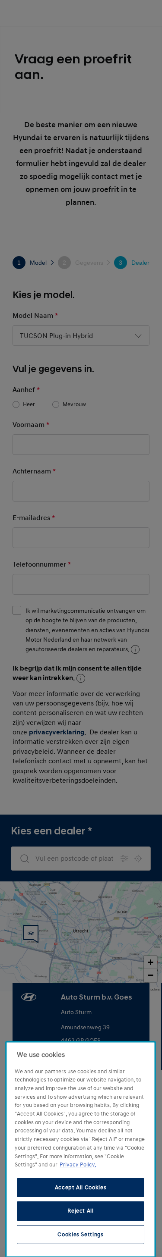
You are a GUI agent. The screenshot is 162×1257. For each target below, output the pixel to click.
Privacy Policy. (78, 1164)
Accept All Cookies (81, 1187)
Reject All (80, 1210)
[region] (80, 1149)
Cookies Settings (80, 1234)
